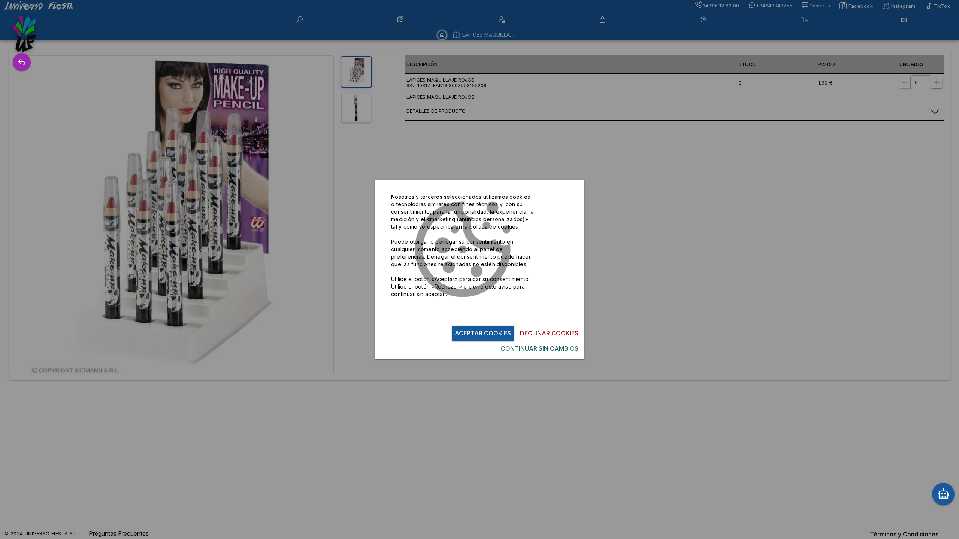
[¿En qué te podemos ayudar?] (943, 494)
